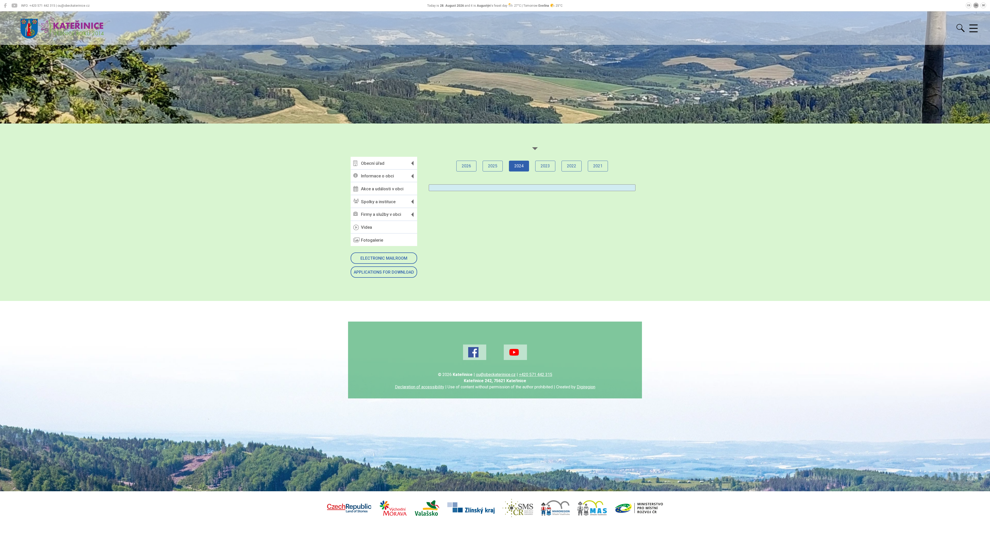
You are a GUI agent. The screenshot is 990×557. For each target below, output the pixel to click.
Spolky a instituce (378, 201)
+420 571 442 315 (535, 374)
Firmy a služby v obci (381, 214)
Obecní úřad (372, 163)
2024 (519, 165)
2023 (545, 165)
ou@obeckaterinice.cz (496, 374)
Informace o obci (377, 175)
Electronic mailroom (383, 258)
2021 (598, 165)
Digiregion (586, 386)
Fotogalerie (372, 240)
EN (976, 5)
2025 (492, 165)
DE (983, 5)
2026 (466, 165)
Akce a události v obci (382, 188)
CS (968, 5)
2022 (571, 165)
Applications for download (384, 272)
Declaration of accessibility (419, 386)
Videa (366, 227)
